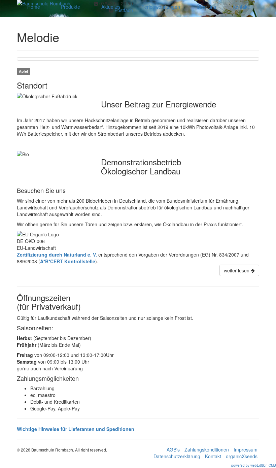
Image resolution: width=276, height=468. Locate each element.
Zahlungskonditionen (206, 449)
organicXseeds (241, 456)
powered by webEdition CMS (253, 465)
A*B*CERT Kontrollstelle (67, 261)
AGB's (173, 449)
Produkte (70, 6)
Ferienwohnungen (160, 6)
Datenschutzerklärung (176, 456)
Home (33, 6)
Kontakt (241, 6)
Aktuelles (110, 6)
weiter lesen (237, 270)
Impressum (245, 449)
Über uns (206, 6)
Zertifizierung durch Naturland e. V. (57, 254)
